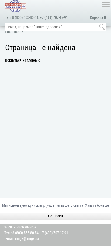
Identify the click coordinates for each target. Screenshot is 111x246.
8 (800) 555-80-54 (25, 17)
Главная (12, 31)
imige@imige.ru (27, 238)
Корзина (98, 17)
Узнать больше (97, 205)
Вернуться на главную (22, 60)
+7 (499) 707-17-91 (54, 17)
